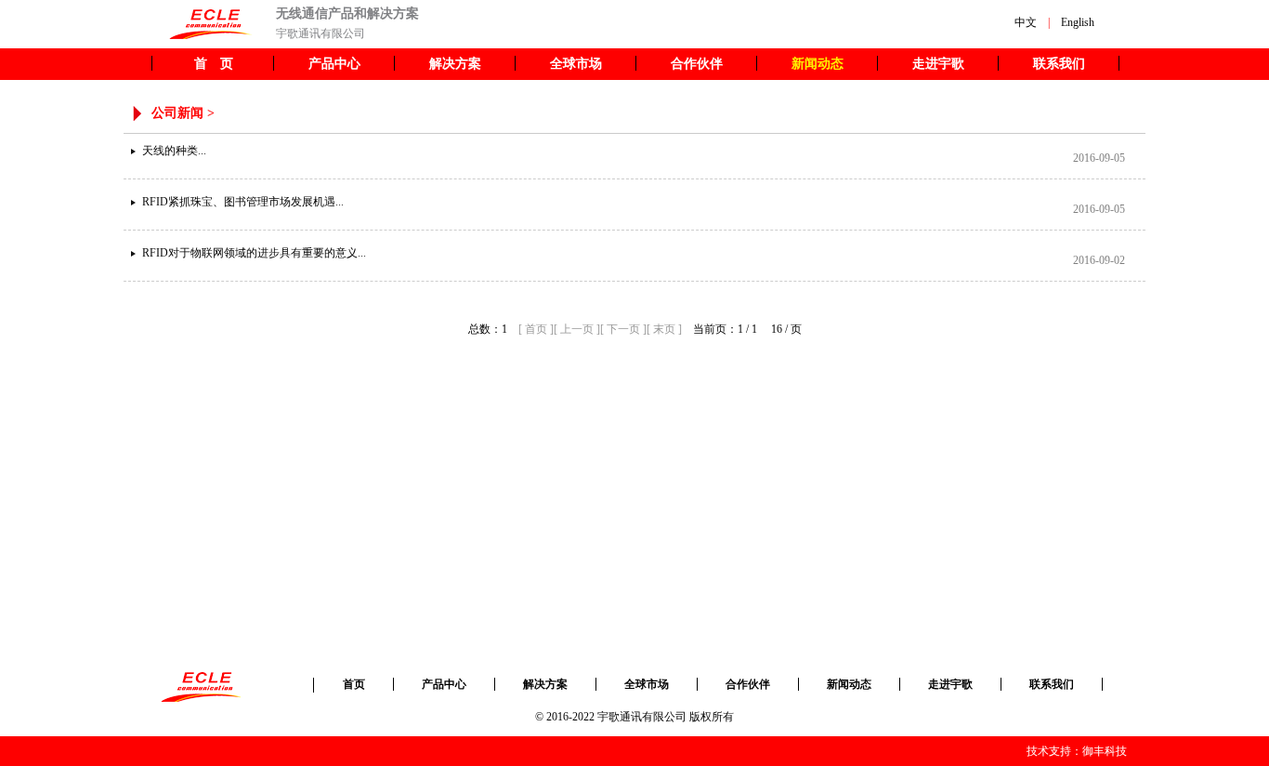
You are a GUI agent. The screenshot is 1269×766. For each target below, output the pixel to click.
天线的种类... (174, 150)
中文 (1025, 22)
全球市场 (576, 63)
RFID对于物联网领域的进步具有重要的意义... (254, 252)
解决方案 (455, 63)
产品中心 (334, 63)
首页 (354, 684)
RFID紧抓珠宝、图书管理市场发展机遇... (243, 201)
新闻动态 (817, 63)
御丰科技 (1104, 751)
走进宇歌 (938, 63)
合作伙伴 (697, 63)
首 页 (213, 63)
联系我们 (1059, 63)
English (1077, 22)
